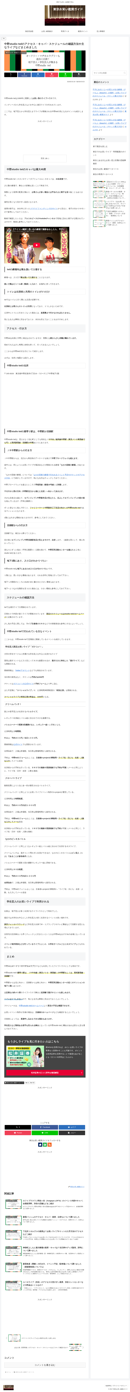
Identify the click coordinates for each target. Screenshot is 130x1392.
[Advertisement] (45, 88)
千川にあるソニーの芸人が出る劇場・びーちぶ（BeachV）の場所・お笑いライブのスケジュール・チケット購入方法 (109, 93)
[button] (79, 75)
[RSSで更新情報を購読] (50, 1145)
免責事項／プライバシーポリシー (116, 1386)
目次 (42, 158)
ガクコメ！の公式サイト (23, 684)
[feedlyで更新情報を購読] (45, 1145)
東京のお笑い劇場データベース (15, 1082)
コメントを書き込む (45, 1365)
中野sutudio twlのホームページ (31, 1006)
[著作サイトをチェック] (40, 1145)
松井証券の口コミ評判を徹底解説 (45, 1073)
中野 (33, 1082)
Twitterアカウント (22, 670)
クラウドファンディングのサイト (44, 209)
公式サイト (18, 744)
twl (28, 1082)
